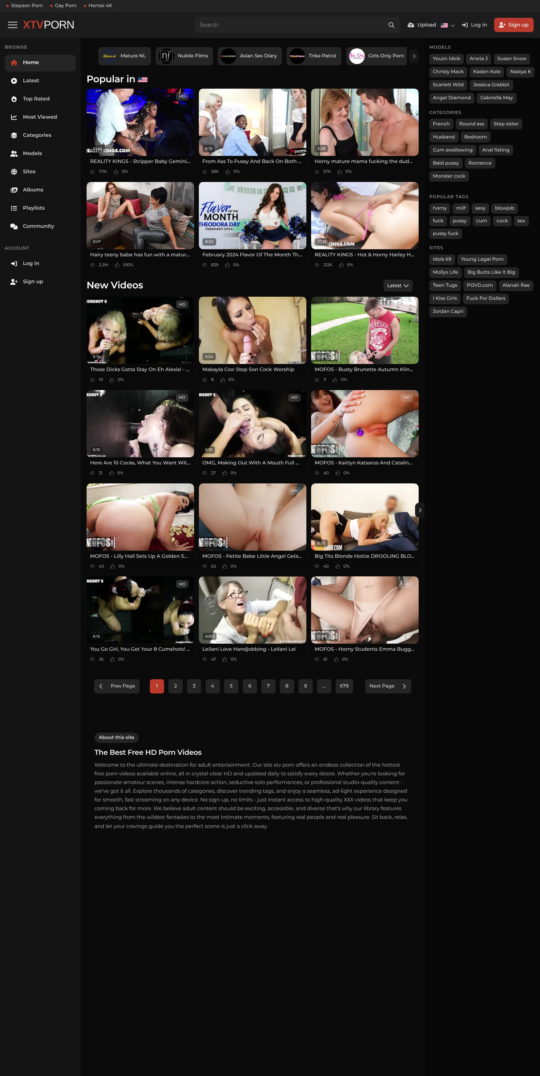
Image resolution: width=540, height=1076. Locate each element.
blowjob (504, 208)
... (324, 686)
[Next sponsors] (414, 56)
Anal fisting (496, 150)
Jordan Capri (448, 311)
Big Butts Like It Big (491, 272)
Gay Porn (66, 6)
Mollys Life (445, 272)
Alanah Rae (516, 285)
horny (440, 208)
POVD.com (480, 285)
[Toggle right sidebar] (420, 510)
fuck (438, 221)
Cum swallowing (453, 150)
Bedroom (475, 137)
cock (502, 221)
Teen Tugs (445, 285)
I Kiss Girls (445, 298)
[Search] (391, 25)
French (441, 124)
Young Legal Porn (482, 259)
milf (461, 208)
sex (521, 221)
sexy (480, 208)
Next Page (382, 686)
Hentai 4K (100, 6)
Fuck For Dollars (485, 298)
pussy (460, 221)
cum (481, 221)
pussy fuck (446, 234)
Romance (479, 163)
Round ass (471, 124)
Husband (444, 137)
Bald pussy (446, 163)
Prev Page (123, 686)
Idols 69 (442, 259)
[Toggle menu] (12, 25)
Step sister (506, 124)
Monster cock (449, 176)
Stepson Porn (27, 6)
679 (344, 686)
